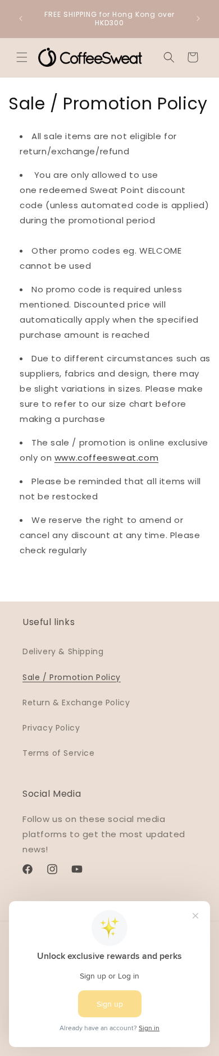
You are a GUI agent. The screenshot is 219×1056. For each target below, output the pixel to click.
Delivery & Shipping (62, 651)
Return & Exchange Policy (76, 702)
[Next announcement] (198, 18)
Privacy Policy (51, 727)
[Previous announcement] (20, 18)
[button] (22, 57)
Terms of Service (58, 753)
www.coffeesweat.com (106, 457)
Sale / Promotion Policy (71, 677)
